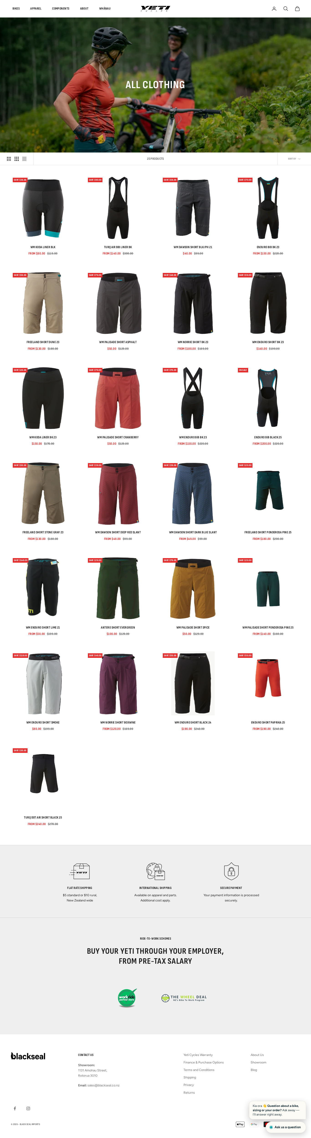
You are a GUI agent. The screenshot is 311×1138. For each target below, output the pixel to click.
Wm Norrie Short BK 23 (193, 342)
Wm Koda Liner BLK (43, 247)
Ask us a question (288, 1127)
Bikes (16, 8)
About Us (257, 1055)
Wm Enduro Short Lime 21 (43, 627)
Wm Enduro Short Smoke (43, 722)
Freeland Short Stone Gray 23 (43, 532)
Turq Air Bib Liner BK (118, 247)
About (84, 8)
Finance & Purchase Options (204, 1062)
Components (60, 8)
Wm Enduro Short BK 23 (268, 342)
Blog (254, 1070)
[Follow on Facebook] (15, 1108)
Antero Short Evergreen (118, 627)
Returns (189, 1093)
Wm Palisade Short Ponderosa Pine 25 (267, 627)
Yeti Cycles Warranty (198, 1055)
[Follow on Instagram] (28, 1108)
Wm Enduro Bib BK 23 (193, 437)
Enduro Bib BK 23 (268, 247)
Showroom (258, 1062)
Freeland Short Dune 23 (43, 342)
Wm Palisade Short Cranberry (118, 437)
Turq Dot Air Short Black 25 (43, 817)
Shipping (190, 1077)
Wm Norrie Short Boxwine (118, 722)
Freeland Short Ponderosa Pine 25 (268, 532)
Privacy (189, 1085)
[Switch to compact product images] (24, 159)
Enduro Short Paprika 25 (268, 722)
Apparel (35, 8)
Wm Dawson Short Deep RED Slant (118, 532)
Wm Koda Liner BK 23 (42, 437)
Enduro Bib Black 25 (268, 437)
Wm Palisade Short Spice (193, 627)
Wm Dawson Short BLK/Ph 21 (193, 247)
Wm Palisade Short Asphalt (118, 342)
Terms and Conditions (199, 1070)
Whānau (105, 8)
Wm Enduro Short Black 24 (193, 722)
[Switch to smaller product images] (17, 159)
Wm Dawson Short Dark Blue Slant (193, 532)
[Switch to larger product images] (9, 159)
